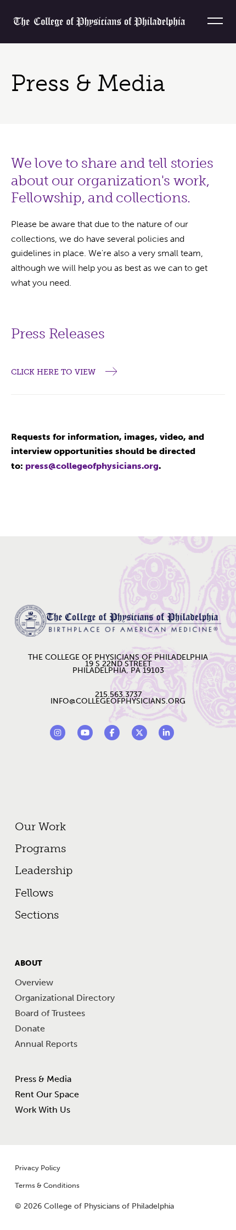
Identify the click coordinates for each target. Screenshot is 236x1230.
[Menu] (211, 21)
